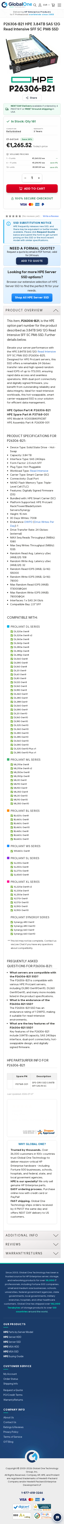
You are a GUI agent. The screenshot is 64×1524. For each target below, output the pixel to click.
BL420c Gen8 (21, 815)
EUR (45, 5)
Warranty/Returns (13, 1399)
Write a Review (51, 216)
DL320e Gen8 (21, 631)
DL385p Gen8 (21, 654)
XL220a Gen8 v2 (23, 886)
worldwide (35, 14)
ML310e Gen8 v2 (23, 768)
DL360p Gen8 (21, 643)
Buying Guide (13, 1356)
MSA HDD (11, 1346)
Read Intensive (47, 351)
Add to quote (32, 260)
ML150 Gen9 (20, 787)
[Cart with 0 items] (53, 4)
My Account (10, 1374)
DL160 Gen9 (20, 686)
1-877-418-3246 (32, 1493)
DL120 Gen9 (20, 682)
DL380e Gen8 (21, 647)
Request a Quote (13, 1390)
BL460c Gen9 (21, 823)
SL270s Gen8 (21, 870)
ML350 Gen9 (21, 791)
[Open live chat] (57, 1517)
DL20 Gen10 (20, 713)
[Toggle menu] (59, 5)
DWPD (28, 522)
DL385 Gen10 (21, 737)
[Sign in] (39, 4)
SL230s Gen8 (21, 863)
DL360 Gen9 (21, 694)
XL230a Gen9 (21, 890)
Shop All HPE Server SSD (32, 297)
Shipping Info (10, 1383)
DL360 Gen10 (21, 729)
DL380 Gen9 (21, 697)
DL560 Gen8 (21, 658)
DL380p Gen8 (21, 651)
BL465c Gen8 (21, 831)
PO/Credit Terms (13, 1394)
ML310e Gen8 (21, 764)
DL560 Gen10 (21, 740)
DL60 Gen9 (20, 674)
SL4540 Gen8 (21, 874)
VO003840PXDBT (35, 418)
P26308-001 (41, 422)
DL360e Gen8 (21, 639)
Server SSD (12, 1341)
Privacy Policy (10, 1431)
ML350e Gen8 (22, 772)
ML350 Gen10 (21, 803)
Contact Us (9, 1422)
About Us (8, 1417)
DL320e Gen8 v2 (23, 635)
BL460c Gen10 (22, 827)
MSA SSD (11, 1351)
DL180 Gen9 (20, 690)
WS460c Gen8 (22, 850)
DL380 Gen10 (21, 733)
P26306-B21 (42, 410)
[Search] (34, 4)
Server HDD (12, 1337)
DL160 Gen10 (21, 717)
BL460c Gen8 (21, 819)
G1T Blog (8, 1441)
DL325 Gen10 (21, 725)
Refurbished (13, 131)
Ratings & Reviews (13, 1427)
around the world (37, 1311)
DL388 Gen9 (20, 701)
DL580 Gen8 (21, 662)
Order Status (10, 1378)
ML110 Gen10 (21, 799)
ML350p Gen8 (22, 776)
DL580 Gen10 (21, 744)
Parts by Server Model (18, 1332)
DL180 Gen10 (21, 721)
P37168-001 (40, 414)
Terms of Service (12, 1436)
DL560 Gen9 (21, 705)
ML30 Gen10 (21, 795)
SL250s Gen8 (21, 866)
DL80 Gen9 (20, 678)
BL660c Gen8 (21, 835)
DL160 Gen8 (20, 666)
